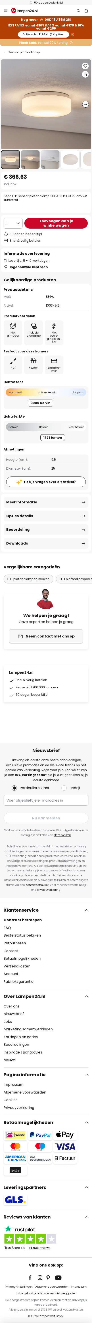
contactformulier (36, 885)
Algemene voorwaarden (25, 1092)
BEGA (50, 296)
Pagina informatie (25, 1075)
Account (11, 973)
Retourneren (15, 943)
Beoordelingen (16, 1044)
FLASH (44, 34)
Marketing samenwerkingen (28, 1029)
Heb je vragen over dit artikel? (50, 482)
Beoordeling (18, 529)
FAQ (7, 927)
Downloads (17, 543)
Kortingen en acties (21, 1037)
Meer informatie (21, 502)
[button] (10, 159)
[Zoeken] (78, 10)
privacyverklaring (49, 890)
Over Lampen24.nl (25, 996)
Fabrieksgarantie (18, 981)
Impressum (13, 1084)
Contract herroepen (23, 920)
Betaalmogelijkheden (22, 958)
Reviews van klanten (27, 1217)
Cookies (10, 1099)
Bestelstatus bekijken (22, 935)
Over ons (11, 1006)
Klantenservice (21, 910)
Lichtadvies (32, 1052)
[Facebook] (33, 1278)
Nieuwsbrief (14, 1013)
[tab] (46, 946)
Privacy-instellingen (19, 1287)
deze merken (62, 835)
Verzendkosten (17, 966)
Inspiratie (12, 1052)
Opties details (19, 516)
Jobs (8, 1021)
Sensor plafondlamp (24, 52)
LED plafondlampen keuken (28, 579)
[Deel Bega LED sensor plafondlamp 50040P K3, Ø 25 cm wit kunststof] (85, 74)
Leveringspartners (25, 1187)
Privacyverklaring (19, 1107)
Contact (11, 950)
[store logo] (27, 10)
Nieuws (10, 1060)
